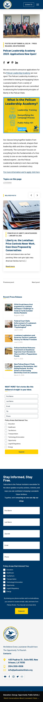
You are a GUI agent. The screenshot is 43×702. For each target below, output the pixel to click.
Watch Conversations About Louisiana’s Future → (21, 698)
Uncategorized (19, 46)
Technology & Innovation (16, 437)
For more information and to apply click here (21, 172)
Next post (36, 282)
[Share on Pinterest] (12, 63)
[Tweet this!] (8, 63)
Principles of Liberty (15, 233)
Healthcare (11, 427)
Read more (10, 266)
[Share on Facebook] (4, 63)
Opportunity (12, 440)
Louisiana (7, 182)
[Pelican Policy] (7, 4)
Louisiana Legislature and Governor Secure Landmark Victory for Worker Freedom (25, 337)
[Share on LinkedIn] (17, 63)
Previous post (8, 282)
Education (11, 424)
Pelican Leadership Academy (18, 73)
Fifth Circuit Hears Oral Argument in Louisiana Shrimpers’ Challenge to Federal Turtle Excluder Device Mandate (23, 308)
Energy (10, 447)
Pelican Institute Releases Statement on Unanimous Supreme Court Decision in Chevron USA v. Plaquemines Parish (25, 352)
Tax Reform (12, 430)
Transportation (13, 434)
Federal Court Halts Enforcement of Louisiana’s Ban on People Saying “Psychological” (25, 324)
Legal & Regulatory (14, 444)
